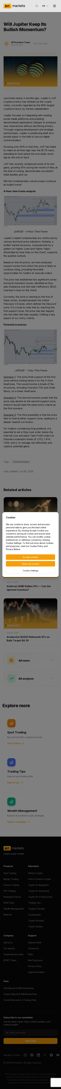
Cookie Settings (30, 570)
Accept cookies (30, 557)
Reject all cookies (30, 564)
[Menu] (54, 6)
